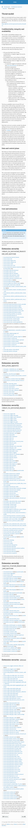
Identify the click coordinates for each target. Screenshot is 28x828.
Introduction (7, 6)
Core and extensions (12, 65)
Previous (6, 816)
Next (23, 816)
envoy (14, 2)
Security (5, 8)
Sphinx (8, 824)
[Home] (2, 6)
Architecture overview (16, 6)
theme (15, 824)
